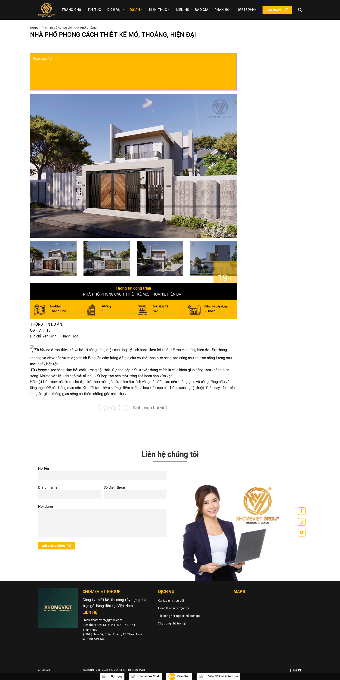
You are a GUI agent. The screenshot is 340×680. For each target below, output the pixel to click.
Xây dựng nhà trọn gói (172, 623)
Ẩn (49, 58)
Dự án (135, 10)
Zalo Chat (183, 676)
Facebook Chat (149, 676)
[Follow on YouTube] (302, 533)
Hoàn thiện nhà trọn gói (173, 608)
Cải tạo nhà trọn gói (171, 600)
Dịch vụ (114, 10)
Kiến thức (158, 10)
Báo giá (201, 10)
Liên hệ (182, 10)
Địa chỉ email (48, 487)
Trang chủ (71, 10)
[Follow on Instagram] (302, 522)
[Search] (300, 9)
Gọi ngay (116, 676)
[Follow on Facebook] (302, 511)
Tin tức (94, 10)
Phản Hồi (222, 10)
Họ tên (43, 468)
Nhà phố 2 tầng (85, 27)
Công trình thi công (46, 27)
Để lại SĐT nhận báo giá (222, 676)
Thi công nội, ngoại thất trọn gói (179, 616)
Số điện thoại (114, 487)
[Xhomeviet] (46, 10)
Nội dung (45, 506)
